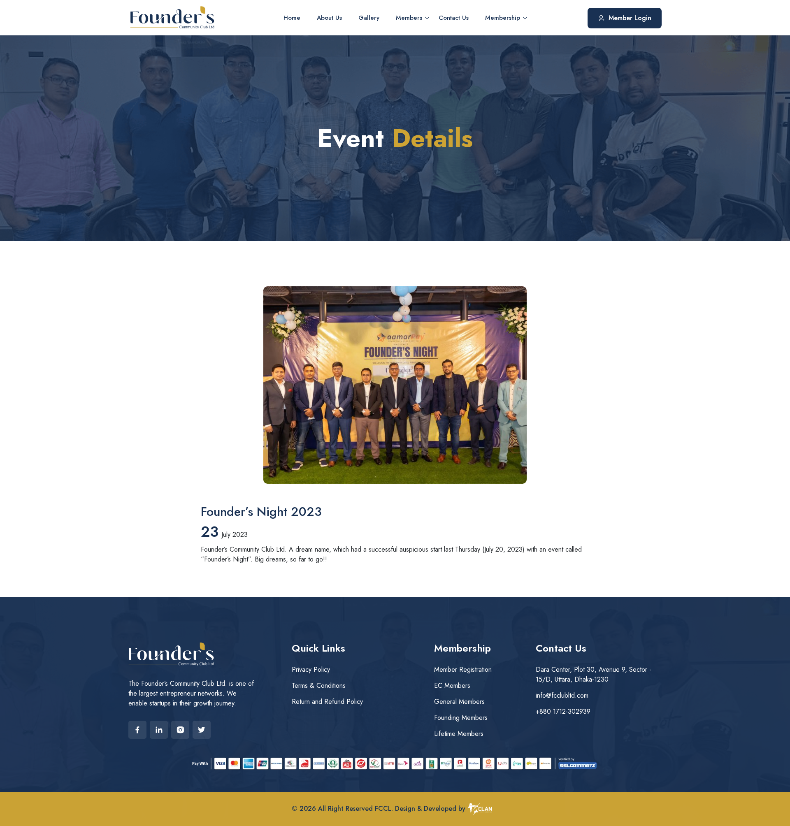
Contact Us (454, 17)
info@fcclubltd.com (562, 695)
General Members (459, 701)
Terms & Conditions (319, 685)
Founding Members (461, 717)
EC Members (452, 685)
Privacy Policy (311, 669)
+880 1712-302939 (563, 711)
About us (329, 17)
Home (291, 17)
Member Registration (463, 669)
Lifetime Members (458, 733)
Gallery (368, 17)
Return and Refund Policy (327, 701)
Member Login (630, 17)
